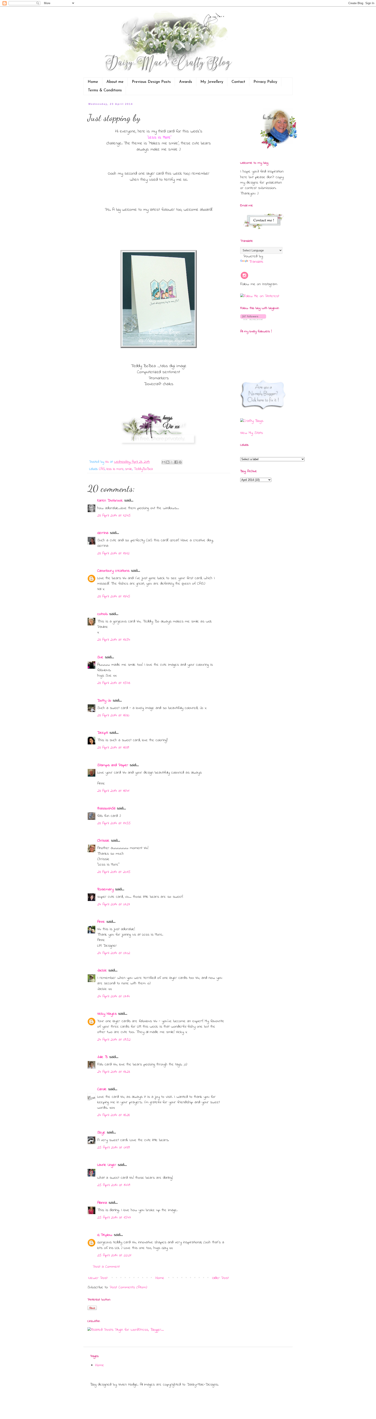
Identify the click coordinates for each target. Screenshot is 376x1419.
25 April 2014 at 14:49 (113, 1185)
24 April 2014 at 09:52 (114, 1040)
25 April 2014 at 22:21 (114, 1255)
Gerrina (102, 533)
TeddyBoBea (143, 469)
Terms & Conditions (105, 90)
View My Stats (251, 433)
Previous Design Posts (151, 82)
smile (128, 469)
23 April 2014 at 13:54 (113, 640)
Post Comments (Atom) (128, 1287)
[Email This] (163, 462)
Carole (102, 1089)
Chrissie (103, 841)
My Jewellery (211, 82)
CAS (102, 469)
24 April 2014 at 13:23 (113, 1072)
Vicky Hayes (107, 1014)
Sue (100, 657)
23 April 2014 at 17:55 (114, 823)
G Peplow (104, 1235)
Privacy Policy (265, 82)
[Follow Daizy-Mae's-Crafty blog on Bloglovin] (253, 319)
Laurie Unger (106, 1165)
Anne (101, 922)
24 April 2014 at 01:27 (113, 904)
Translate (256, 262)
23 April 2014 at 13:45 (113, 596)
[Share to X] (172, 462)
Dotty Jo (104, 701)
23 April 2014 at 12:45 (114, 515)
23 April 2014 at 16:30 (113, 715)
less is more (115, 469)
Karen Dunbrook (110, 500)
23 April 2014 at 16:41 (113, 791)
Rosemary (105, 889)
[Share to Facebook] (176, 462)
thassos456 (106, 808)
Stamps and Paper (112, 765)
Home (93, 82)
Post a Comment (106, 1267)
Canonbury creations (113, 571)
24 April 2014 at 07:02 (113, 953)
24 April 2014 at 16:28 (113, 1115)
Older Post (220, 1278)
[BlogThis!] (168, 462)
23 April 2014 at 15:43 (113, 683)
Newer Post (98, 1278)
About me (115, 82)
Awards (185, 82)
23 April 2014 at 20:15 (113, 872)
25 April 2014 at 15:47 (114, 1217)
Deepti (102, 733)
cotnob (102, 614)
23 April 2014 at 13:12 (113, 553)
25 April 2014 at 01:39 (113, 1147)
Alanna (102, 1203)
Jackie (102, 970)
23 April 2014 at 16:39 (113, 747)
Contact (238, 82)
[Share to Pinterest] (180, 462)
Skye (101, 1132)
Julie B (102, 1057)
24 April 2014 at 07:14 (113, 996)
